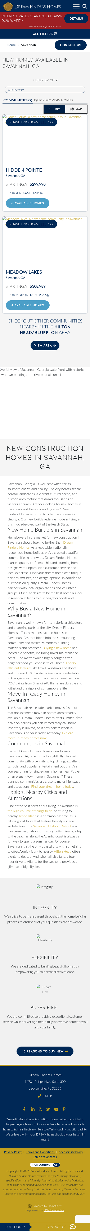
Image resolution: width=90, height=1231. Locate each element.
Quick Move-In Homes (53, 100)
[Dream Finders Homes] (32, 7)
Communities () (17, 100)
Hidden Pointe (24, 170)
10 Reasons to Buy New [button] (43, 1051)
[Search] (84, 6)
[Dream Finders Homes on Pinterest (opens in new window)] (64, 1109)
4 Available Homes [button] (27, 305)
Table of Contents (45, 1156)
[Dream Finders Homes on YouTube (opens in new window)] (56, 1109)
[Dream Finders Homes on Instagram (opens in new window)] (40, 1109)
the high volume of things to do (30, 811)
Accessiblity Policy (71, 1152)
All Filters (43, 34)
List (57, 109)
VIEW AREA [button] (43, 345)
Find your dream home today (52, 786)
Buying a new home (57, 648)
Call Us (47, 1096)
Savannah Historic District (52, 826)
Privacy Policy (13, 1152)
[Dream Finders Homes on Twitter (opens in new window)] (48, 1109)
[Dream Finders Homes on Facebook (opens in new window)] (24, 1109)
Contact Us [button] (70, 45)
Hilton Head (62, 851)
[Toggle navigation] (76, 6)
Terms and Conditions (40, 1152)
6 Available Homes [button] (27, 203)
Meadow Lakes (24, 272)
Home (11, 45)
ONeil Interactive (54, 1210)
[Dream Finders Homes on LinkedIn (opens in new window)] (33, 1109)
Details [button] (76, 18)
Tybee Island (27, 816)
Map (79, 109)
